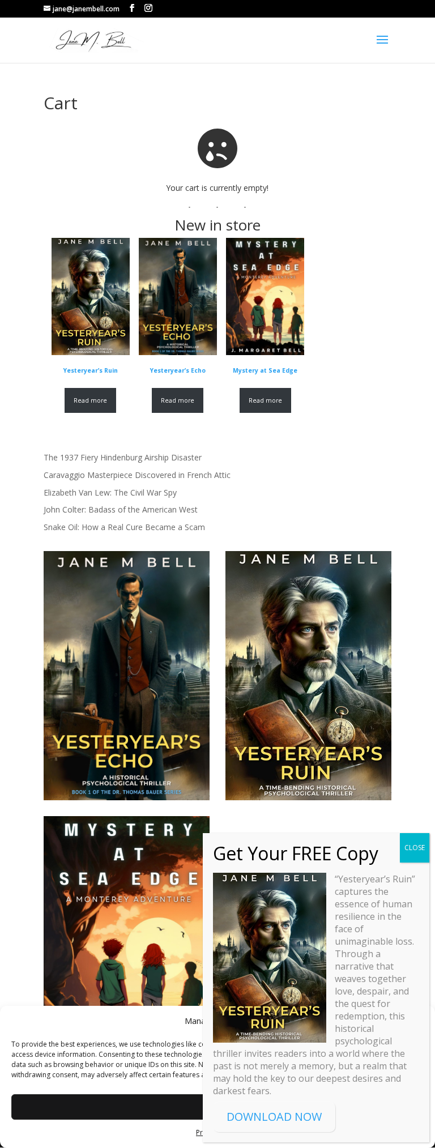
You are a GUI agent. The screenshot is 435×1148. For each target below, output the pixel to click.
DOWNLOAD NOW (274, 1116)
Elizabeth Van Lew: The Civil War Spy (110, 492)
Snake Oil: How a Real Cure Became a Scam (124, 527)
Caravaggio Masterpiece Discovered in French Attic (137, 475)
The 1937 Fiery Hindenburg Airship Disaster (123, 457)
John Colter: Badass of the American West (121, 509)
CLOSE (414, 847)
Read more (90, 400)
